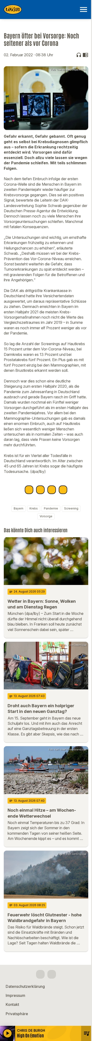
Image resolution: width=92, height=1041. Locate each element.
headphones (79, 55)
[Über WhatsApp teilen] (51, 490)
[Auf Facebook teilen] (29, 490)
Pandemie (51, 508)
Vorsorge (46, 516)
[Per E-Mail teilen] (63, 490)
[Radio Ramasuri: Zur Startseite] (40, 9)
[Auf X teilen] (40, 490)
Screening (71, 508)
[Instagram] (51, 974)
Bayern (18, 508)
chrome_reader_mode (85, 55)
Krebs (33, 508)
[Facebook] (40, 974)
